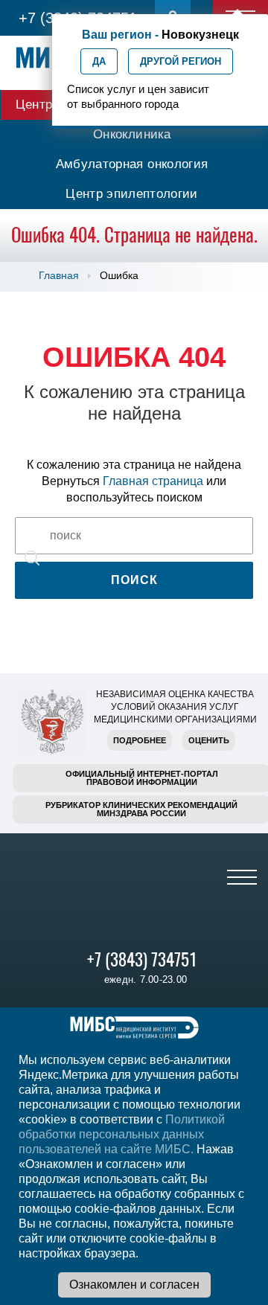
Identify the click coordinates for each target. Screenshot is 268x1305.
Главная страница (153, 481)
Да (99, 61)
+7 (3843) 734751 (142, 959)
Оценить (208, 740)
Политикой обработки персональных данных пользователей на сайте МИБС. (122, 1134)
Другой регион (180, 61)
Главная (59, 275)
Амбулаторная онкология (132, 164)
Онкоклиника (131, 134)
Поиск (134, 580)
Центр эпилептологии (131, 194)
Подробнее (139, 740)
